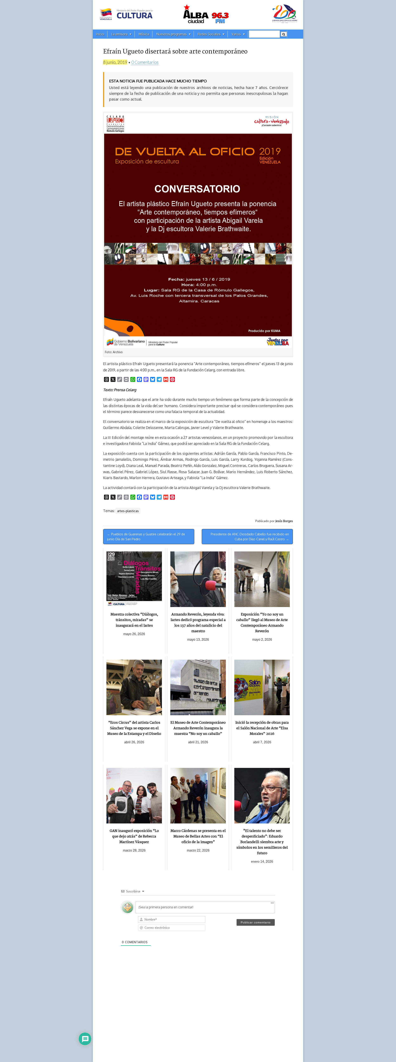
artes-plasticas (128, 511)
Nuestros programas (171, 34)
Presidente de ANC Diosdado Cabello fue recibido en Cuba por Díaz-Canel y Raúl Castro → (250, 536)
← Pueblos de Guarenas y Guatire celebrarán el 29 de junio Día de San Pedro (146, 536)
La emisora (119, 34)
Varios (236, 34)
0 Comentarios (145, 62)
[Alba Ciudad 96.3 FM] (198, 15)
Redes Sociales (209, 34)
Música (144, 34)
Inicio (100, 34)
